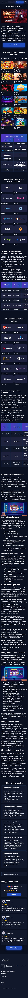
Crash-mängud (19, 58)
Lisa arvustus (14, 894)
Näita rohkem (14, 947)
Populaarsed (4, 58)
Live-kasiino (12, 58)
